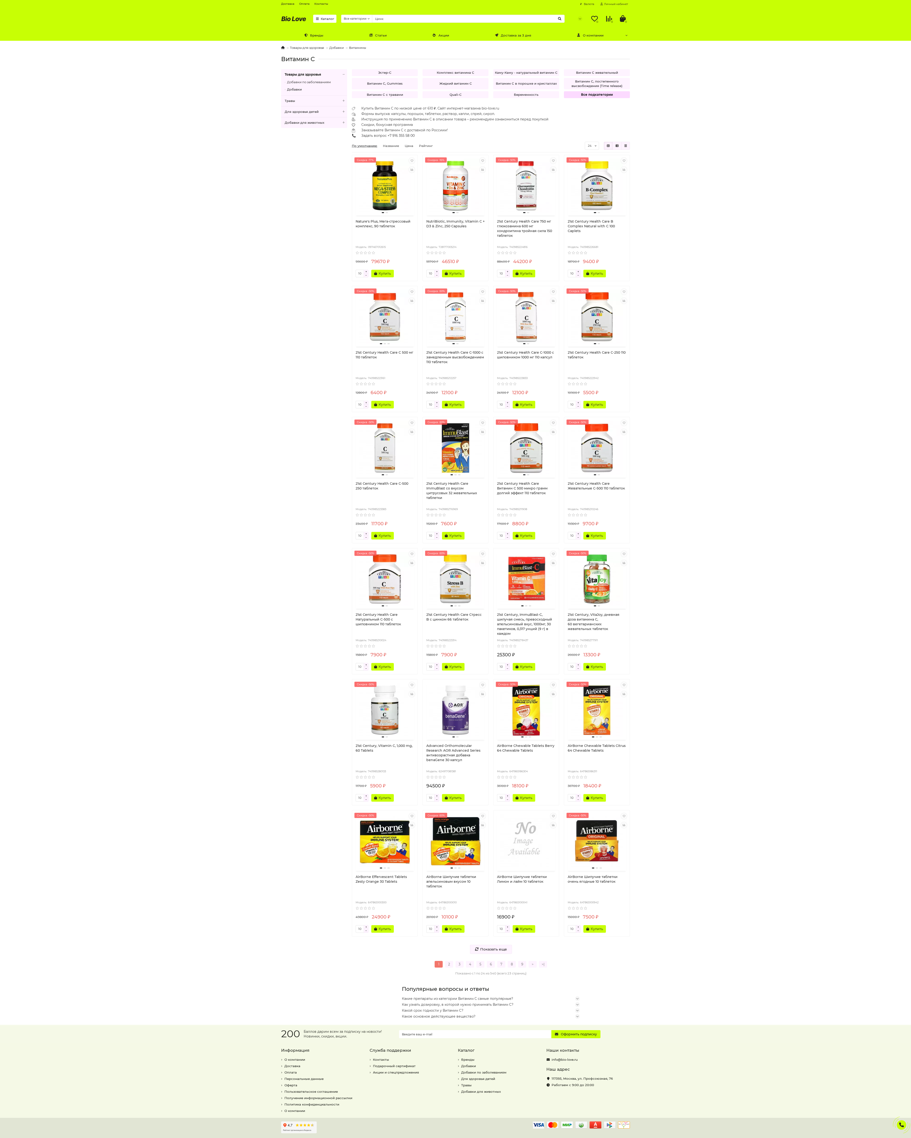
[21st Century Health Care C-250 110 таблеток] (597, 317)
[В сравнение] (412, 169)
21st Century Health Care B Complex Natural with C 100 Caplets (591, 226)
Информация (295, 1050)
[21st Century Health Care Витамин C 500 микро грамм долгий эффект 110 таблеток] (526, 448)
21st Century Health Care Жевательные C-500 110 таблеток (596, 485)
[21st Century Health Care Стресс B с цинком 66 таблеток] (455, 579)
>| (543, 964)
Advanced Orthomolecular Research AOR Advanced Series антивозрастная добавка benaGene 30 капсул (453, 753)
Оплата (304, 3)
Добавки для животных (304, 122)
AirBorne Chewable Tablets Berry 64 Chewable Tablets (525, 748)
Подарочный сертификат (394, 1066)
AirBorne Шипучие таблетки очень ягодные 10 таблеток (593, 879)
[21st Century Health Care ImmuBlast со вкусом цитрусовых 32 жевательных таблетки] (455, 448)
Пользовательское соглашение (311, 1091)
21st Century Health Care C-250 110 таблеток (597, 354)
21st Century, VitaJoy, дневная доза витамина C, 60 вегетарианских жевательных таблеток (593, 621)
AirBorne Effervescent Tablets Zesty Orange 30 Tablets (381, 879)
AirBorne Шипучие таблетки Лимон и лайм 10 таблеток (522, 879)
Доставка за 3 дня (516, 35)
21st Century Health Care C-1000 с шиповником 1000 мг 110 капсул (525, 354)
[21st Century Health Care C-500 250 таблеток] (385, 448)
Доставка (287, 3)
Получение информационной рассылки (318, 1098)
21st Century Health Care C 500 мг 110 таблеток (384, 354)
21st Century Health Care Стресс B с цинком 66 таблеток (454, 617)
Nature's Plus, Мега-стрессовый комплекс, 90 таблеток (383, 223)
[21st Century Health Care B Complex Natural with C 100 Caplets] (597, 186)
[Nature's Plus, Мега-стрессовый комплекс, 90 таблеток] (385, 186)
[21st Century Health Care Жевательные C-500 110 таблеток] (597, 448)
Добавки (336, 48)
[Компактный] (625, 146)
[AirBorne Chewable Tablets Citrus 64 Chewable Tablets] (597, 710)
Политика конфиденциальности (311, 1104)
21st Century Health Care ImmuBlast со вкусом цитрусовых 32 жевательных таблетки (451, 490)
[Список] (617, 146)
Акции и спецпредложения (396, 1072)
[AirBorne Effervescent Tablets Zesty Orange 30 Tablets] (385, 841)
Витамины (357, 48)
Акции (443, 35)
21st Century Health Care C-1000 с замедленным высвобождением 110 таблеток (455, 357)
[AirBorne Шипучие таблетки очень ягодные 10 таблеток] (597, 841)
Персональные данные (304, 1079)
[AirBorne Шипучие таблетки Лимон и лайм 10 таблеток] (526, 841)
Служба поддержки (390, 1050)
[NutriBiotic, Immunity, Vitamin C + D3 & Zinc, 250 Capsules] (455, 186)
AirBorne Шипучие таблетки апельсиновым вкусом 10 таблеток (451, 881)
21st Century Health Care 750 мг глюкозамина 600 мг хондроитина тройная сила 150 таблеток (524, 228)
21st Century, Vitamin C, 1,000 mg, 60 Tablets (384, 748)
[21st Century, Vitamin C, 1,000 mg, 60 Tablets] (385, 710)
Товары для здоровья (307, 48)
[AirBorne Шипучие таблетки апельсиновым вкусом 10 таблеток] (455, 841)
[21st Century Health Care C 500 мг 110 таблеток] (385, 317)
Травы (290, 101)
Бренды (316, 35)
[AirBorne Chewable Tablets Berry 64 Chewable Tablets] (526, 710)
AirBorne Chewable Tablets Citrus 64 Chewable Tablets (597, 748)
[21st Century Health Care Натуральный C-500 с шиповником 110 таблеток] (385, 579)
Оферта (290, 1085)
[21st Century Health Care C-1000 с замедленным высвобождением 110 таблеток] (455, 317)
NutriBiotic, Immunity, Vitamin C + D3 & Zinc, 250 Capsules (455, 223)
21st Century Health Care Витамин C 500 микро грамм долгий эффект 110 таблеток (522, 488)
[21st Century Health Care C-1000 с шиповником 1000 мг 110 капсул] (526, 317)
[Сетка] (608, 146)
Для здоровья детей (302, 112)
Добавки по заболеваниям (309, 82)
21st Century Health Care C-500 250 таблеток (382, 485)
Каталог (327, 19)
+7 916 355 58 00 (401, 135)
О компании (593, 35)
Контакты (321, 3)
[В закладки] (412, 160)
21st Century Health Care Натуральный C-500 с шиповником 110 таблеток (378, 619)
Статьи (381, 35)
